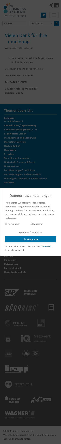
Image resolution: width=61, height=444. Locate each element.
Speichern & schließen (30, 232)
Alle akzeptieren (30, 239)
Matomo (37, 224)
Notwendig (13, 224)
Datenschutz (46, 246)
